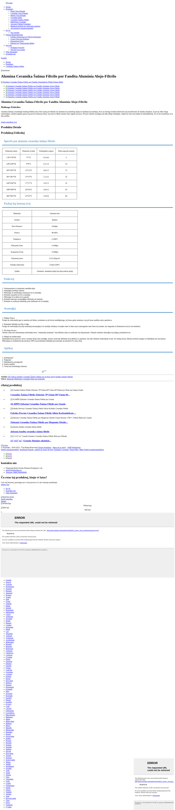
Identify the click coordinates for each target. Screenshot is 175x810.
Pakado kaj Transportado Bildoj (22, 43)
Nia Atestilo (14, 33)
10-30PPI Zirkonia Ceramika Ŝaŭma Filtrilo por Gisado (38, 404)
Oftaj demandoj (11, 52)
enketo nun (5, 485)
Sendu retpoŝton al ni (9, 122)
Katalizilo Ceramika (61, 450)
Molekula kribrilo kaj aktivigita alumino (25, 26)
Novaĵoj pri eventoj (17, 50)
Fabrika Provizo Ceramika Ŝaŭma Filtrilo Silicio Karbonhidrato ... (43, 413)
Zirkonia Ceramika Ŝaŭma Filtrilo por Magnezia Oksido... (39, 422)
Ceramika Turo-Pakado (19, 13)
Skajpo (3, 501)
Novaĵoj (9, 45)
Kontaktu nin (11, 54)
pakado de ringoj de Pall (44, 450)
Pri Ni (8, 30)
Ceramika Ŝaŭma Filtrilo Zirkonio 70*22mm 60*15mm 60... (40, 394)
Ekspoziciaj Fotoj (17, 41)
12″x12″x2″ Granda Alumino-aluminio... (30, 440)
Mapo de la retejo (59, 447)
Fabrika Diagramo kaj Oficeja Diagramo (25, 37)
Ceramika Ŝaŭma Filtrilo (19, 20)
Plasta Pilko (74, 450)
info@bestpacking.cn (14, 470)
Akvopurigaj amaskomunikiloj (21, 28)
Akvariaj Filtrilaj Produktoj (20, 24)
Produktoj (9, 9)
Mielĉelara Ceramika (18, 22)
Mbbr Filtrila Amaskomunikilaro (91, 450)
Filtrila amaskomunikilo (10, 450)
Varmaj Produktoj (44, 447)
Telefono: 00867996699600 (16, 472)
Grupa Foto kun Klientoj (19, 39)
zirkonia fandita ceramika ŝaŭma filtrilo (29, 431)
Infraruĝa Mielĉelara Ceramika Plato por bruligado (26, 379)
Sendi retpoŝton (7, 499)
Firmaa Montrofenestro (14, 35)
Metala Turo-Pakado (18, 16)
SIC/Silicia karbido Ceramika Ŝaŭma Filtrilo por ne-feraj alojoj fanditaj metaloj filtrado (40, 377)
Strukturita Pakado (27, 450)
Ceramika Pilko (16, 18)
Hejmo (8, 7)
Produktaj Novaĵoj (17, 48)
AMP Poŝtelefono (74, 447)
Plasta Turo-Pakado (17, 11)
